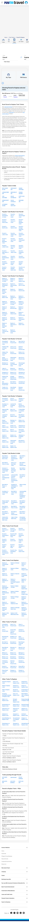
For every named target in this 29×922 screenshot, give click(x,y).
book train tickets (8, 106)
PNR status (11, 112)
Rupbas (15, 97)
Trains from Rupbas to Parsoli (9, 769)
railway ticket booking (20, 155)
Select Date (22, 95)
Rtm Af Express (6, 93)
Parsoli (5, 97)
